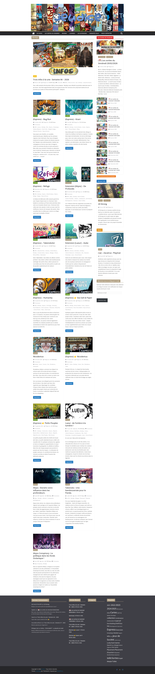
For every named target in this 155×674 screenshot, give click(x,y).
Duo (48, 364)
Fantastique (56, 127)
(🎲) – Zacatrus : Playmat (109, 252)
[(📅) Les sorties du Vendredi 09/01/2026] (102, 144)
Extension (75, 200)
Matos (100, 249)
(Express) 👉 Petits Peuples (45, 423)
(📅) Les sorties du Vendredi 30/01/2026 (114, 117)
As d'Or (68, 498)
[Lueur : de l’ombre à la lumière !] (79, 411)
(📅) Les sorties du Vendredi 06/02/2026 (114, 108)
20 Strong (102, 204)
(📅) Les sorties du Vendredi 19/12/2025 (114, 152)
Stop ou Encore (46, 131)
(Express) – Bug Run (42, 119)
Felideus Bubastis (37, 129)
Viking (78, 129)
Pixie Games (115, 647)
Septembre (117, 654)
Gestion (116, 633)
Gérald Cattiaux (50, 194)
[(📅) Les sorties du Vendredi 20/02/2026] (110, 47)
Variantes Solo (94, 33)
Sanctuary (72, 615)
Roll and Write (36, 255)
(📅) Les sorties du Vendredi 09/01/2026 (114, 143)
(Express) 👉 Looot (74, 630)
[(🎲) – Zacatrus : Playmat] (110, 240)
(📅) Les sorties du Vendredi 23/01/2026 (114, 126)
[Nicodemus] (46, 344)
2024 (68, 196)
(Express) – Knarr (73, 119)
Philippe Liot (45, 82)
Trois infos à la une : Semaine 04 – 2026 (48, 617)
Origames (109, 647)
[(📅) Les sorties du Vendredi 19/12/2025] (102, 153)
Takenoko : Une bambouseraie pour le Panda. (75, 490)
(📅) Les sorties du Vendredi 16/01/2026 (114, 134)
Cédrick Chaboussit (69, 253)
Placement (52, 307)
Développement (68, 200)
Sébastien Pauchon (37, 131)
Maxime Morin (36, 433)
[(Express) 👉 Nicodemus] (79, 344)
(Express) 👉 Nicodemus (76, 356)
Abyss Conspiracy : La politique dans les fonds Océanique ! (44, 556)
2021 (68, 364)
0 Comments (60, 82)
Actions (39, 127)
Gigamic (120, 633)
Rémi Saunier (52, 435)
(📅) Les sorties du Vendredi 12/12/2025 (114, 160)
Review (113, 654)
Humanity (54, 305)
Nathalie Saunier (44, 433)
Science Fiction (37, 309)
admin (76, 428)
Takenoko (88, 498)
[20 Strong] (110, 191)
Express (35, 115)
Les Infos (39, 33)
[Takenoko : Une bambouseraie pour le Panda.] (79, 475)
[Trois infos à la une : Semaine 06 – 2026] (63, 58)
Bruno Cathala (81, 196)
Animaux (47, 250)
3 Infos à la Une (71, 82)
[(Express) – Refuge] (46, 174)
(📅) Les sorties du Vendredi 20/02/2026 (107, 62)
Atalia (108, 613)
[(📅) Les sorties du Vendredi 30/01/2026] (102, 118)
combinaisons (82, 198)
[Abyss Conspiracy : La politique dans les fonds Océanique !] (46, 541)
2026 (66, 82)
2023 (68, 127)
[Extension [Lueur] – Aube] (79, 231)
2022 (68, 305)
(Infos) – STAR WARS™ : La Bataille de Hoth (52, 628)
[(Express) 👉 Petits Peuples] (46, 411)
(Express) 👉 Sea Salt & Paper (78, 297)
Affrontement (120, 609)
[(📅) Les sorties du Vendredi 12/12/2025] (102, 162)
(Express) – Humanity (42, 297)
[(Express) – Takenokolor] (46, 231)
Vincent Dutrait (78, 255)
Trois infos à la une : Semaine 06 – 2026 (51, 79)
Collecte (76, 198)
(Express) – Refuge (41, 186)
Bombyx (80, 82)
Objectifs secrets (37, 435)
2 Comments (37, 362)
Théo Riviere (68, 309)
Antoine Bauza (53, 250)
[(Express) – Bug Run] (46, 107)
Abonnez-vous (102, 300)
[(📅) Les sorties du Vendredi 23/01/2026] (102, 127)
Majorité (55, 431)
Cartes (83, 127)
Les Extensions (82, 33)
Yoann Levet (47, 309)
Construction (45, 431)
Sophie (33, 610)
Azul (77, 82)
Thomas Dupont (72, 129)
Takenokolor (43, 255)
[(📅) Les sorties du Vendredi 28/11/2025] (102, 170)
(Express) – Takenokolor (44, 243)
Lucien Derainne (69, 307)
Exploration (119, 626)
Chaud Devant (102, 57)
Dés (47, 127)
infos (35, 76)
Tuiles (42, 309)
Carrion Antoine (77, 127)
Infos (111, 636)
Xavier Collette (82, 200)
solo (109, 657)
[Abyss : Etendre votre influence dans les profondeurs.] (46, 475)
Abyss (71, 196)
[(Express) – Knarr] (79, 107)
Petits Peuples (44, 435)
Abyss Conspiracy (38, 563)
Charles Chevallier (69, 198)
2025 (35, 127)
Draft (85, 433)
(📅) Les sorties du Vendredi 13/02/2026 (114, 100)
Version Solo (107, 200)
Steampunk (35, 366)
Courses (44, 364)
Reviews (64, 33)
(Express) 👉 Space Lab (75, 635)
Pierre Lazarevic (45, 307)
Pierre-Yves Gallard (78, 307)
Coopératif (117, 621)
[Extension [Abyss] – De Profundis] (79, 174)
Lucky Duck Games (87, 82)
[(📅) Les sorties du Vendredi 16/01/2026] (102, 136)
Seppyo (38, 196)
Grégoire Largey (52, 129)
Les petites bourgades (76, 435)
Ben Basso (77, 250)
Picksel (56, 253)
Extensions (68, 182)
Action (71, 364)
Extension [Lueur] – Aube (76, 243)
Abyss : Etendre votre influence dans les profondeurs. (43, 490)
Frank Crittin (44, 129)
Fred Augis (48, 305)
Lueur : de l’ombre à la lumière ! (75, 424)
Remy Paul (57, 307)
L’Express (72, 33)
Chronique (113, 615)
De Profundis (89, 198)
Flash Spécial (109, 57)
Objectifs (55, 433)
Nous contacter (106, 33)
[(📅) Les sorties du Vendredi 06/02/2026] (102, 110)
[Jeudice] (77, 5)
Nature (56, 194)
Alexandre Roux (41, 250)
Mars (113, 645)
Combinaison (78, 253)
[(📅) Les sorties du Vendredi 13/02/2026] (102, 101)
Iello (108, 636)
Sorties (115, 658)
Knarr (66, 129)
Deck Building (111, 623)
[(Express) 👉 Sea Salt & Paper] (79, 285)
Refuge (34, 196)
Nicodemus (38, 356)
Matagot (52, 253)
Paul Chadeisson (37, 307)
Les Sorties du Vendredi (52, 33)
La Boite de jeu (117, 640)
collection (44, 498)
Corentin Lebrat (41, 253)
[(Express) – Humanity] (46, 285)
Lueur (72, 255)
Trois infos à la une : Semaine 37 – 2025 (54, 623)
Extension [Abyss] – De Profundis (75, 187)
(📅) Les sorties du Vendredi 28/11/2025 (114, 169)
